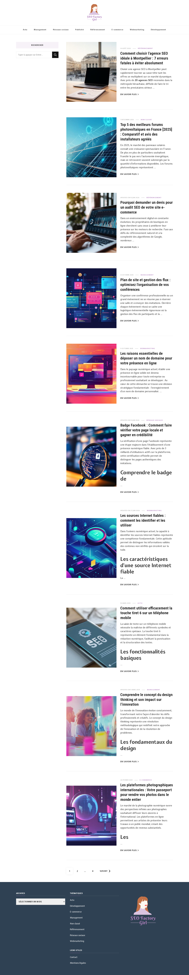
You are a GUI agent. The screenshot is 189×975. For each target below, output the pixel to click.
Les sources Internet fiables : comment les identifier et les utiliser (143, 520)
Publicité (79, 29)
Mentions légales (78, 962)
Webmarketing (137, 29)
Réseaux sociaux (61, 29)
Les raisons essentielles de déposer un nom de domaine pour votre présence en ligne (146, 358)
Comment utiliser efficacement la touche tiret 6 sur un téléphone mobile (146, 613)
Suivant (103, 871)
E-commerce (117, 29)
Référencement (97, 29)
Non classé (146, 120)
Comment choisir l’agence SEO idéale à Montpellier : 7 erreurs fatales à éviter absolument (144, 58)
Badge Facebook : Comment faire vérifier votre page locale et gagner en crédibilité (146, 430)
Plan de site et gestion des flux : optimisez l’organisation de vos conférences (145, 285)
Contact (73, 957)
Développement (158, 29)
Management (40, 29)
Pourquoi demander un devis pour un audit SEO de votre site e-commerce (146, 207)
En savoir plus (128, 94)
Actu (25, 29)
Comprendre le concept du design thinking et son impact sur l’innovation (146, 699)
